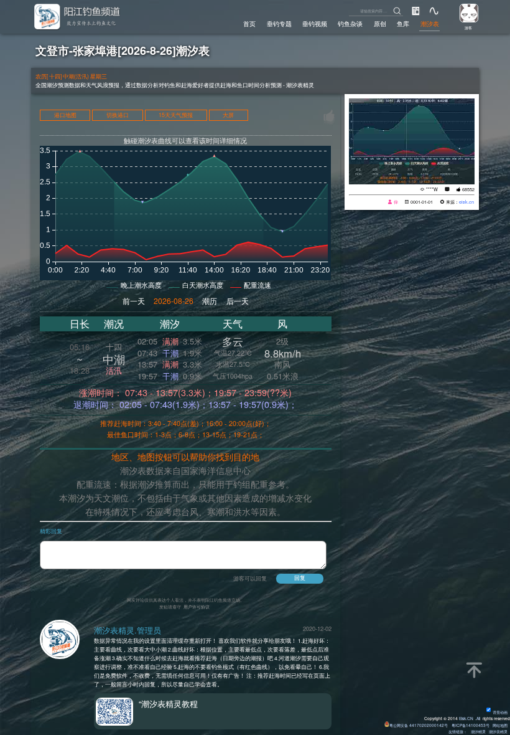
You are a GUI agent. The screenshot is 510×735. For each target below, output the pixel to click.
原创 (380, 23)
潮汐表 (429, 23)
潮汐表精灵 (498, 731)
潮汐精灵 (478, 731)
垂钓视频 (314, 23)
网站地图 (500, 725)
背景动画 (500, 712)
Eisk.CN (466, 718)
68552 (468, 189)
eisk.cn (466, 202)
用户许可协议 (196, 607)
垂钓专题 (279, 23)
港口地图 (65, 115)
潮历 (209, 300)
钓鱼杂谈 (350, 23)
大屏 (228, 115)
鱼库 (403, 23)
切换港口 (117, 115)
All (478, 718)
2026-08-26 (173, 300)
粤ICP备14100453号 (470, 725)
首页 (249, 23)
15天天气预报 (176, 115)
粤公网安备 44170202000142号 (419, 725)
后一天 (237, 300)
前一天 (134, 300)
